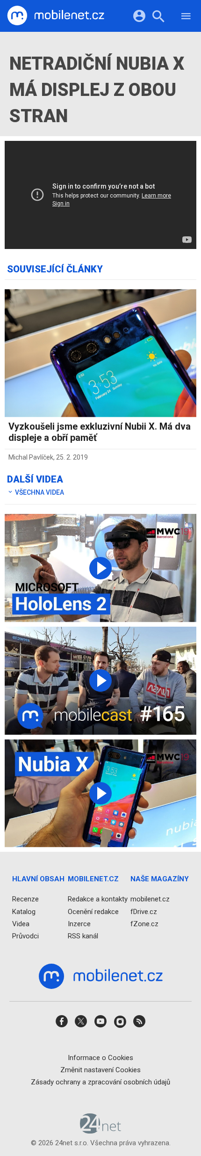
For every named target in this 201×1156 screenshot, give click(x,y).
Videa (20, 924)
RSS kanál (83, 936)
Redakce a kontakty (98, 899)
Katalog (24, 911)
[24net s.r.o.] (101, 1131)
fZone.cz (144, 924)
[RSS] (139, 1024)
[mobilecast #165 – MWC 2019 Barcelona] (100, 681)
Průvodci (25, 936)
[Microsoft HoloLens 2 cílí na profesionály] (100, 568)
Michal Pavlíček (30, 457)
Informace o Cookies (100, 1058)
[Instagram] (120, 1024)
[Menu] (186, 17)
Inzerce (79, 924)
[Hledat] (158, 17)
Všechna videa (39, 492)
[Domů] (55, 16)
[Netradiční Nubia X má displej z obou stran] (100, 793)
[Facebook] (62, 1024)
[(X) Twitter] (81, 1024)
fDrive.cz (143, 911)
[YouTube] (100, 1024)
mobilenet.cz (150, 899)
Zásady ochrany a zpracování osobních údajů (100, 1082)
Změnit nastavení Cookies (100, 1070)
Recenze (25, 899)
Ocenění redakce (93, 911)
